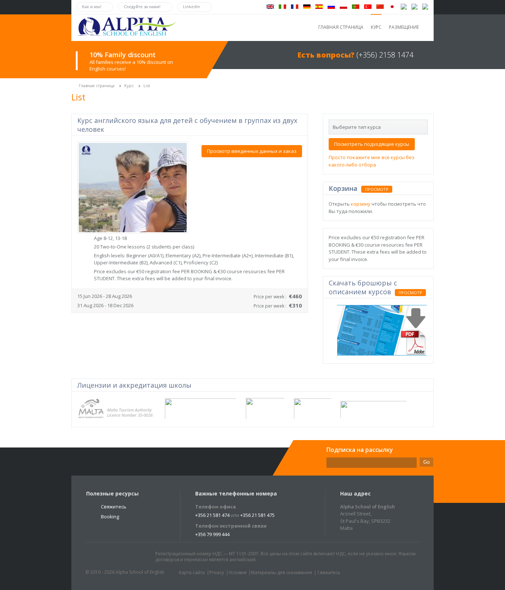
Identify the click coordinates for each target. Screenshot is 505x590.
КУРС (376, 27)
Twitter (98, 557)
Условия (237, 572)
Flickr (126, 557)
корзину (360, 203)
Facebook (112, 557)
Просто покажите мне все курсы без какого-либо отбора (371, 161)
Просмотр (377, 189)
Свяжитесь (113, 506)
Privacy (216, 572)
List (146, 85)
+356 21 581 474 (212, 515)
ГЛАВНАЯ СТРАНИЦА (340, 27)
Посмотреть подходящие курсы (371, 144)
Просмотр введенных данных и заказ (251, 151)
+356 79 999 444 (212, 534)
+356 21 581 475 (257, 515)
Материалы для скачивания (281, 572)
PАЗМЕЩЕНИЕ (404, 27)
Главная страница (97, 85)
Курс (129, 85)
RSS (140, 557)
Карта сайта (192, 572)
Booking (110, 516)
